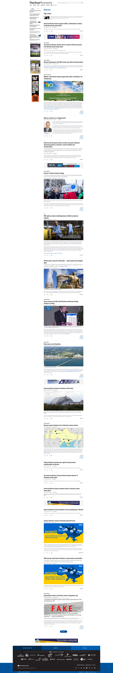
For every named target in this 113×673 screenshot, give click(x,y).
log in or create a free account (81, 112)
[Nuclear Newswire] (92, 668)
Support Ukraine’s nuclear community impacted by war (59, 521)
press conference (62, 331)
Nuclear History (46, 342)
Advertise (48, 5)
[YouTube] (86, 668)
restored (55, 291)
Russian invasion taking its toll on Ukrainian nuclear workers (61, 425)
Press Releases (54, 27)
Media (94, 672)
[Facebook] (75, 668)
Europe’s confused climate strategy (54, 173)
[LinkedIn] (81, 668)
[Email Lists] (94, 668)
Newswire (47, 9)
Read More (81, 552)
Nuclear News (55, 80)
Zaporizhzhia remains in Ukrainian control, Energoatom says (61, 595)
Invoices (91, 672)
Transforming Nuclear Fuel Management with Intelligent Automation (33, 22)
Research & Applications (47, 74)
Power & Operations (47, 60)
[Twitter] (78, 668)
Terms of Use (86, 672)
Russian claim (49, 620)
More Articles (62, 631)
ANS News (54, 119)
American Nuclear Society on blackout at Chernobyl (58, 388)
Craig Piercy (59, 119)
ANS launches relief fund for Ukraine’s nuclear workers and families (63, 558)
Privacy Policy (81, 672)
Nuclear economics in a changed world (55, 118)
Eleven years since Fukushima (52, 344)
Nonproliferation (46, 42)
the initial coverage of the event (73, 370)
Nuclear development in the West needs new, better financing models (63, 62)
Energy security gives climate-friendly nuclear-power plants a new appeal (56, 66)
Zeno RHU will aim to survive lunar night (35, 39)
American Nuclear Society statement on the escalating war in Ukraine (63, 509)
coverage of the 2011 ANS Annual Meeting (66, 371)
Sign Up (38, 5)
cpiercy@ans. (46, 133)
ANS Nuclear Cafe (55, 63)
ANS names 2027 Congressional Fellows (35, 31)
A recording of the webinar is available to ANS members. (53, 253)
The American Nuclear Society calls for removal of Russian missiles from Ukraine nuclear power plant (63, 46)
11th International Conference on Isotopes (50, 108)
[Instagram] (84, 668)
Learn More (51, 19)
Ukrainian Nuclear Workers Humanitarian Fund (53, 546)
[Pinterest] (89, 668)
